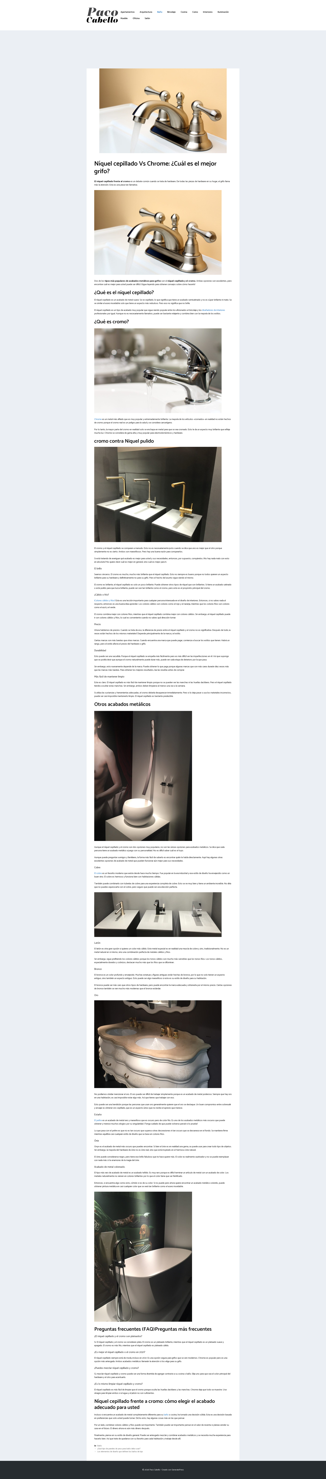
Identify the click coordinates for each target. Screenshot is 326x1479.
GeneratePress (178, 1469)
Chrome (98, 419)
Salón (147, 18)
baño (166, 1415)
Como (195, 12)
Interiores (208, 12)
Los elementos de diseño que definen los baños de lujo (120, 1451)
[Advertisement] (163, 49)
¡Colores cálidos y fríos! (105, 600)
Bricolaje (171, 12)
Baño (159, 12)
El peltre (98, 1120)
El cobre (98, 873)
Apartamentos (128, 12)
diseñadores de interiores (213, 310)
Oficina (136, 18)
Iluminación (223, 12)
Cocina (184, 12)
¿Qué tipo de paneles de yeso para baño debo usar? (118, 1448)
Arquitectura (146, 12)
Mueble (124, 18)
